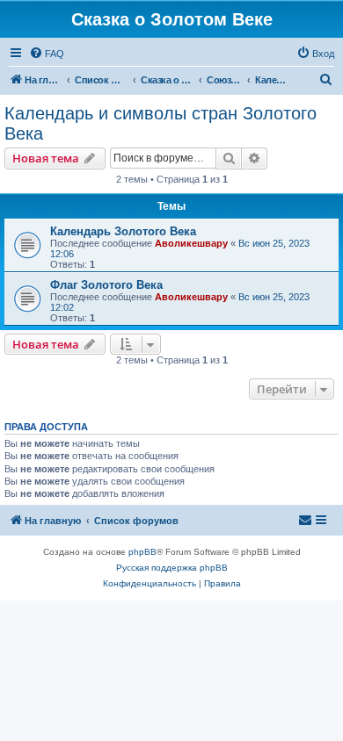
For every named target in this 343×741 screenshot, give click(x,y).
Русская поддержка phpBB (172, 567)
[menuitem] (46, 53)
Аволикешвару (191, 243)
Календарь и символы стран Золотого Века (160, 123)
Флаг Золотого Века (106, 284)
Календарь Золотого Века (123, 231)
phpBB (142, 552)
